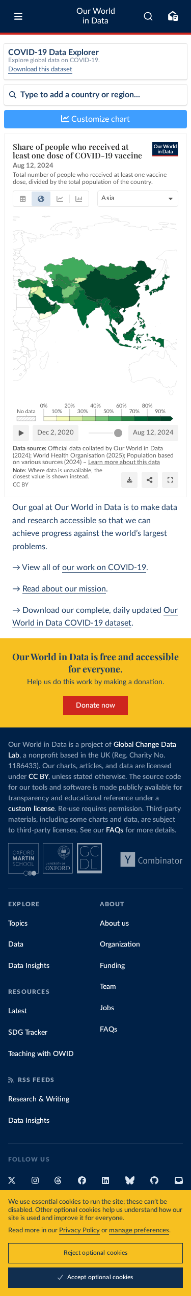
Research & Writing (38, 1099)
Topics (18, 923)
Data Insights (28, 965)
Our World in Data (95, 16)
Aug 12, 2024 (153, 432)
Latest (17, 1011)
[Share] (150, 480)
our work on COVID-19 (104, 567)
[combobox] (148, 16)
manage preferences (139, 1230)
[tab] (23, 199)
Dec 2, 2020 (55, 432)
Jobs (107, 1008)
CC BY (21, 485)
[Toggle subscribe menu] (172, 16)
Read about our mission (64, 589)
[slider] (118, 433)
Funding (112, 965)
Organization (120, 944)
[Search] (148, 16)
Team (108, 986)
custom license (31, 809)
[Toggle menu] (18, 16)
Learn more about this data (124, 462)
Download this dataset (40, 69)
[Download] (129, 480)
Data (15, 944)
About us (114, 923)
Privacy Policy (79, 1230)
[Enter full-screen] (170, 480)
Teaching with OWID (41, 1054)
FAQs (114, 830)
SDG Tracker (27, 1032)
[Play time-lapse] (21, 433)
